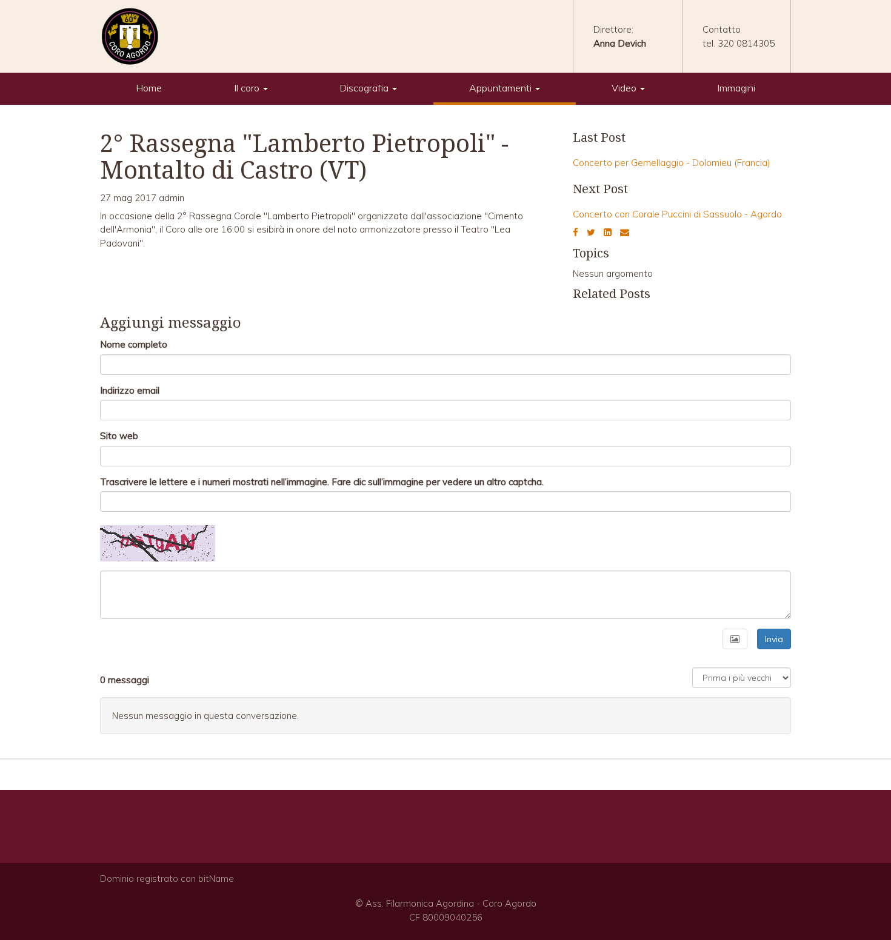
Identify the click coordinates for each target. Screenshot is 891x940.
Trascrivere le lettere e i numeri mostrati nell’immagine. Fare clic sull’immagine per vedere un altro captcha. (322, 482)
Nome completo (133, 344)
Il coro (248, 88)
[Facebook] (575, 232)
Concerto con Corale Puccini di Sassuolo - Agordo (677, 214)
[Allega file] (734, 639)
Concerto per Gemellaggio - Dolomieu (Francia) (671, 162)
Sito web (119, 436)
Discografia (365, 88)
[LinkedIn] (608, 232)
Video (625, 88)
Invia (774, 639)
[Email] (624, 232)
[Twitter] (591, 232)
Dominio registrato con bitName (167, 878)
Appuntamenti (501, 88)
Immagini (736, 88)
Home (149, 88)
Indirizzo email (129, 390)
